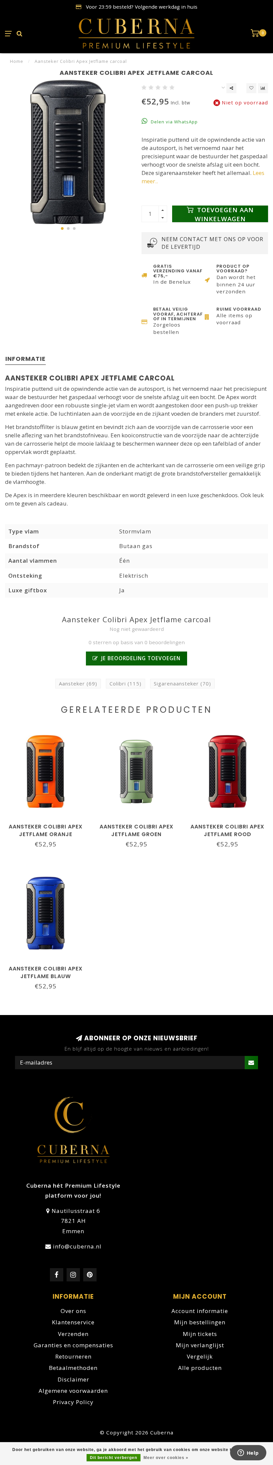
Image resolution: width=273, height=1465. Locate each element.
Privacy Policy (73, 1402)
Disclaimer (73, 1379)
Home (16, 61)
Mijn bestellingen (199, 1322)
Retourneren (73, 1356)
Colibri (125, 683)
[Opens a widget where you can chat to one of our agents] (248, 1453)
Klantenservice (73, 1322)
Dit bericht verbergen (113, 1457)
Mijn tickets (200, 1334)
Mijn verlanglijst (200, 1345)
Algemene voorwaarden (73, 1390)
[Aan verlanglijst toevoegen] (251, 88)
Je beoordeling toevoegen (140, 658)
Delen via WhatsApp (173, 122)
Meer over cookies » (165, 1457)
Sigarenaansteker (182, 683)
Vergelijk (200, 1356)
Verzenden (73, 1334)
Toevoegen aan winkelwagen (224, 214)
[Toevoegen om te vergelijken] (263, 88)
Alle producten (200, 1368)
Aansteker (78, 683)
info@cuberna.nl (77, 1246)
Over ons (73, 1311)
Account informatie (199, 1311)
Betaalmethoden (73, 1368)
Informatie (25, 359)
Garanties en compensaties (73, 1345)
